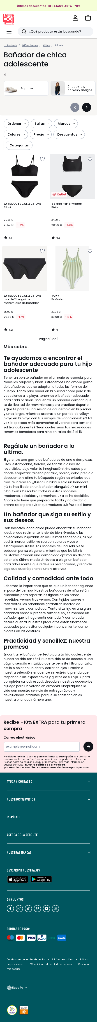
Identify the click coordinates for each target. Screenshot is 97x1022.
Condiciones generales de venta (26, 959)
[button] (88, 17)
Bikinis (59, 45)
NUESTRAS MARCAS (19, 852)
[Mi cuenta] (75, 17)
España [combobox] (17, 987)
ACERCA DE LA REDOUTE (22, 835)
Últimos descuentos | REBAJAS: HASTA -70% (48, 6)
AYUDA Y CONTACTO (19, 781)
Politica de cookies (62, 959)
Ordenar (14, 123)
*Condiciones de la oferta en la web (51, 964)
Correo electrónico (19, 737)
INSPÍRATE (13, 817)
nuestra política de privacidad (45, 764)
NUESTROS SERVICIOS (21, 799)
